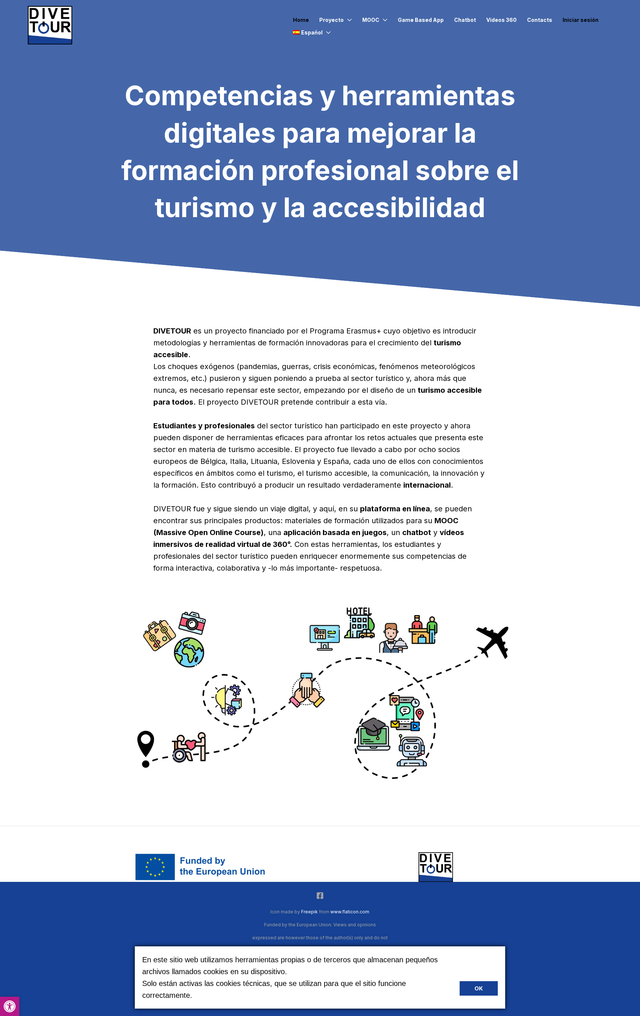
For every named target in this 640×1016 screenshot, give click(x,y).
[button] (348, 20)
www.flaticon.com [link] (349, 911)
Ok (478, 988)
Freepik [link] (309, 911)
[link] (9, 1006)
